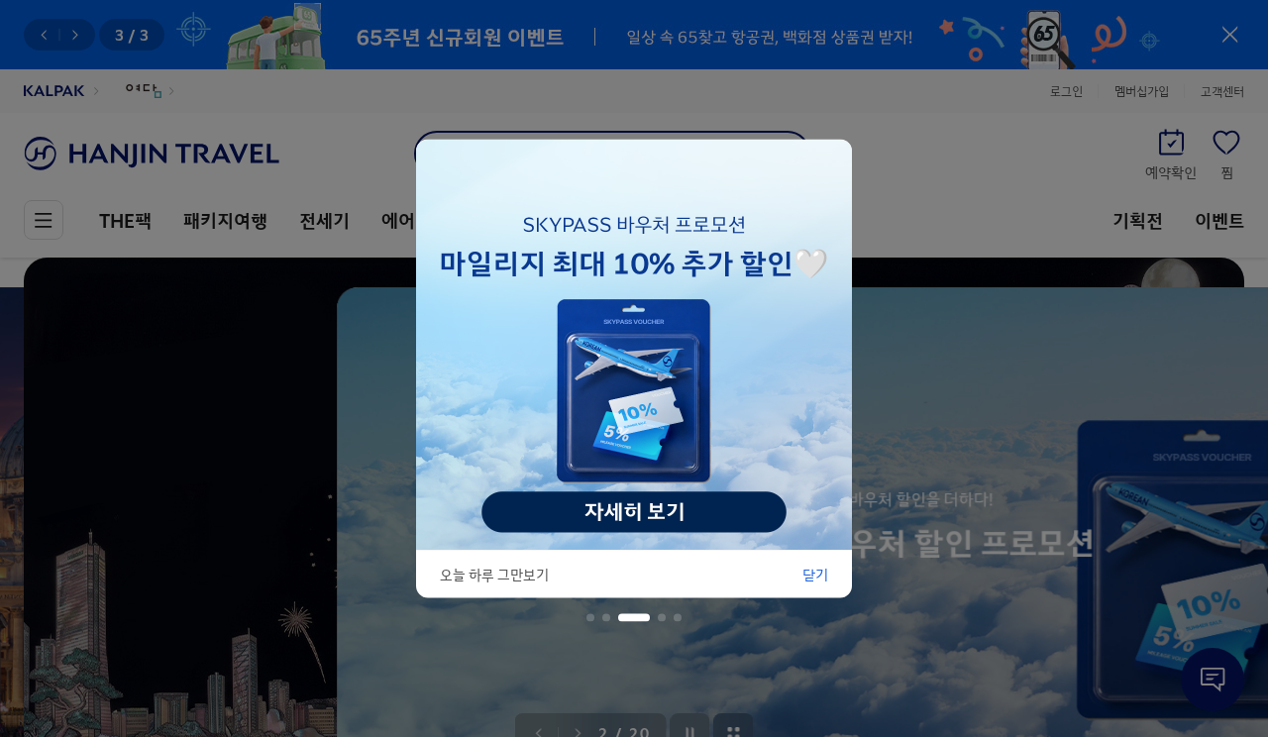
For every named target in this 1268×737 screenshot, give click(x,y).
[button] (590, 618)
